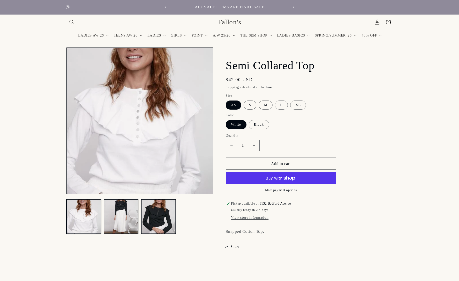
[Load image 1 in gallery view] (83, 216)
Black (259, 124)
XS (233, 105)
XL (298, 105)
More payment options (281, 190)
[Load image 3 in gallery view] (158, 216)
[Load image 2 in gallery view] (121, 216)
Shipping (232, 87)
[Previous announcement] (165, 7)
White (236, 124)
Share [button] (235, 247)
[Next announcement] (293, 7)
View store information (249, 217)
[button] (71, 21)
